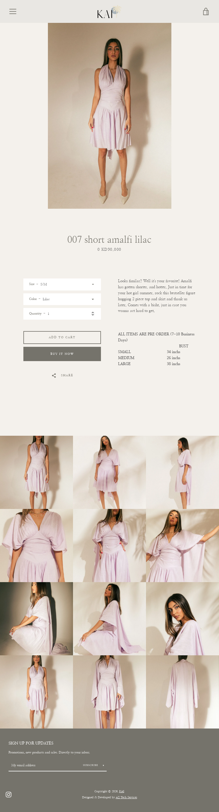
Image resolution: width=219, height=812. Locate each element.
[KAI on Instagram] (8, 794)
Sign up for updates (31, 743)
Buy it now (62, 354)
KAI (121, 791)
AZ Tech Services (126, 797)
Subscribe (91, 765)
